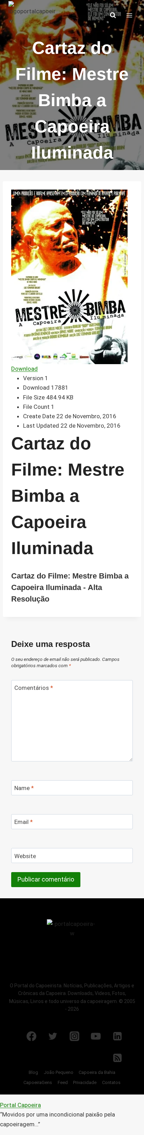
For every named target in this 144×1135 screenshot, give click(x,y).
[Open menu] (129, 15)
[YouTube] (96, 1036)
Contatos (111, 1082)
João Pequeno (58, 1072)
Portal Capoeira (20, 1104)
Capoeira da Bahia (97, 1072)
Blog (33, 1072)
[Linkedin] (117, 1036)
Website (25, 856)
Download (24, 368)
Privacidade (84, 1082)
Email (23, 821)
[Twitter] (53, 1036)
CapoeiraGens (37, 1082)
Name (24, 787)
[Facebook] (31, 1036)
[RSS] (117, 1058)
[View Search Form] (113, 15)
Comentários (33, 687)
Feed (63, 1082)
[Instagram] (74, 1036)
